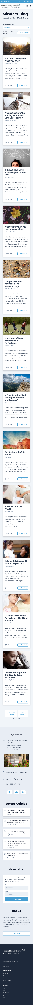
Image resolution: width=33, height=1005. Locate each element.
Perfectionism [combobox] (17, 27)
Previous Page (12, 713)
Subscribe (18, 899)
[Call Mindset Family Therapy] (17, 1)
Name (6, 885)
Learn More (16, 933)
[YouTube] (28, 1)
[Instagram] (31, 1)
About (4, 990)
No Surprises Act (7, 964)
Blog (4, 997)
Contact (5, 999)
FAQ (4, 975)
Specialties (6, 995)
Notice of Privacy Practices (10, 961)
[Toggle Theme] (31, 6)
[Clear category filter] (28, 32)
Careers (5, 973)
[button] (26, 27)
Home (4, 988)
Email (6, 891)
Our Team (6, 993)
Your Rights (6, 966)
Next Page (22, 713)
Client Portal (6, 980)
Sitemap (5, 978)
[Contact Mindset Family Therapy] (20, 1)
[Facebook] (24, 1)
